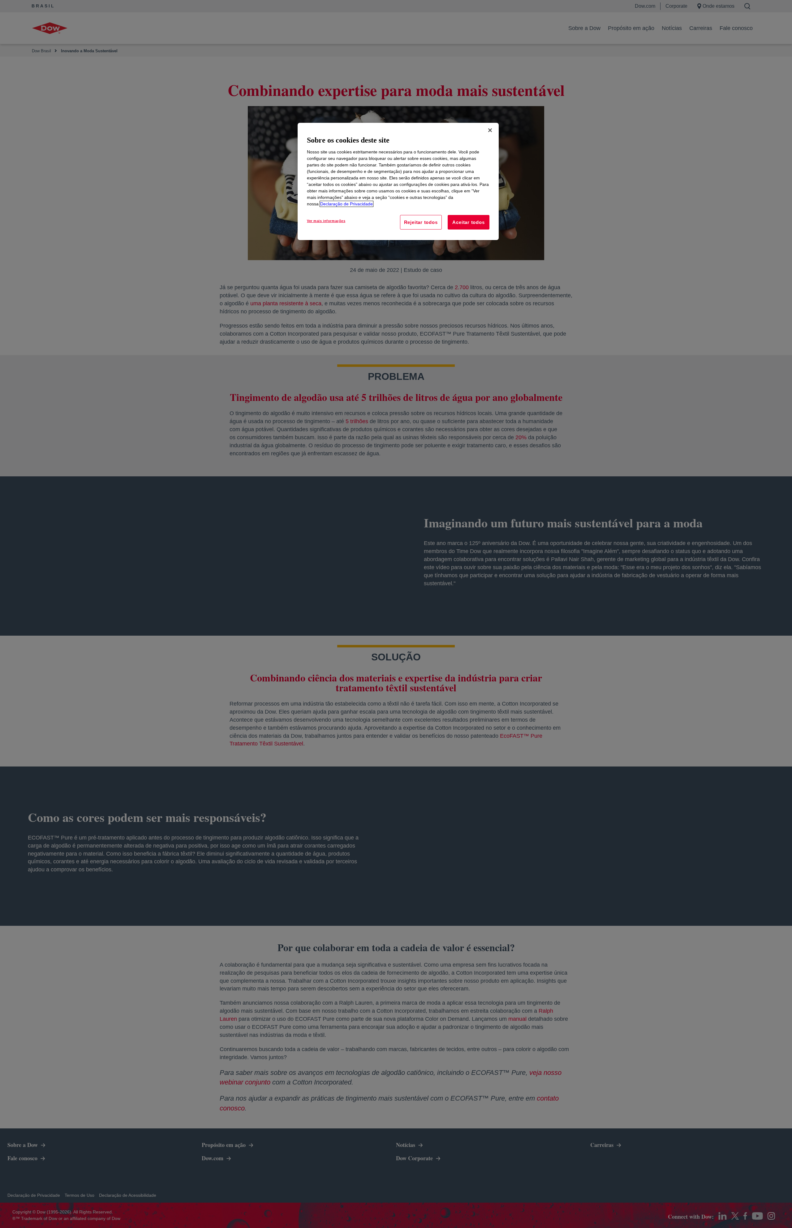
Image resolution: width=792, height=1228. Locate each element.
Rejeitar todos (421, 222)
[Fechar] (490, 130)
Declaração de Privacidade (346, 203)
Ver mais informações (326, 221)
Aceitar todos (468, 222)
